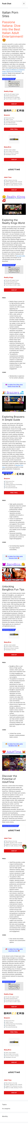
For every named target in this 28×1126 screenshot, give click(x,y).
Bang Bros (7, 147)
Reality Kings (8, 91)
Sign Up (14, 104)
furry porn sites (20, 256)
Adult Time (7, 177)
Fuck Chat (6, 3)
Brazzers (7, 115)
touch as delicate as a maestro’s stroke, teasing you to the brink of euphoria (13, 71)
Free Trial (14, 129)
